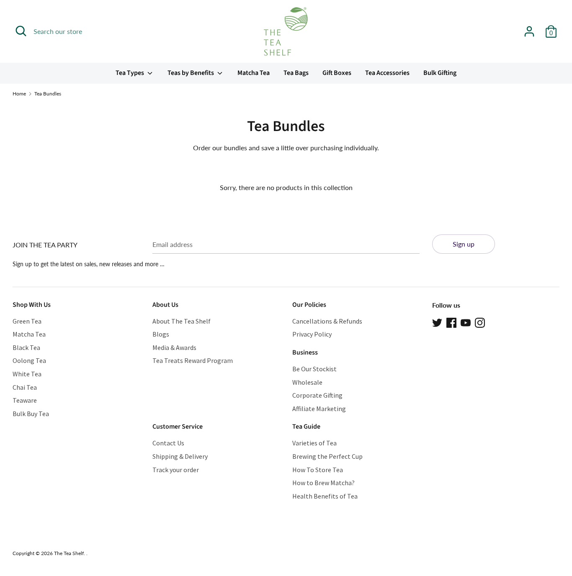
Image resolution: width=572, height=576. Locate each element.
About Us (165, 304)
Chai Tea (25, 387)
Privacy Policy (312, 334)
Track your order (175, 469)
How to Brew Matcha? (323, 482)
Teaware (25, 400)
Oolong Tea (29, 360)
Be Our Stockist (314, 369)
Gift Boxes (336, 72)
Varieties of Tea (314, 443)
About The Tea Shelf (181, 321)
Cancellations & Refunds (327, 321)
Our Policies (309, 304)
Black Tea (26, 347)
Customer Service (177, 426)
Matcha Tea (253, 72)
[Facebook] (451, 322)
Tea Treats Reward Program (192, 360)
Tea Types (130, 72)
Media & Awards (174, 347)
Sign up (463, 244)
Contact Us (168, 443)
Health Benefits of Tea (325, 496)
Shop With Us (32, 304)
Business (305, 352)
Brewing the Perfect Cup (327, 456)
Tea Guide (306, 426)
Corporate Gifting (317, 395)
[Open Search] (21, 31)
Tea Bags (296, 72)
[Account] (529, 28)
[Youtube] (466, 322)
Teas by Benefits (191, 72)
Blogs (160, 334)
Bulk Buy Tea (31, 413)
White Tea (27, 374)
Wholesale (307, 382)
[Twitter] (437, 322)
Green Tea (27, 321)
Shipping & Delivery (180, 456)
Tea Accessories (387, 72)
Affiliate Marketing (319, 408)
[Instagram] (480, 322)
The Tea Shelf (69, 553)
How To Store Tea (317, 469)
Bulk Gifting (439, 72)
